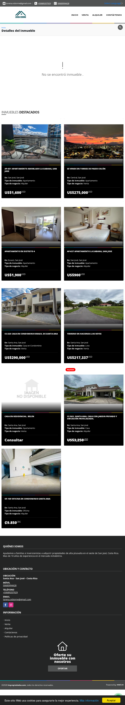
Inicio (74, 15)
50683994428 (63, 3)
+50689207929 (44, 3)
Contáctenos (114, 15)
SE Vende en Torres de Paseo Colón (86, 169)
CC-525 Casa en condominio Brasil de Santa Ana (31, 334)
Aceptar (111, 700)
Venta (85, 15)
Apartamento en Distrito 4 (20, 251)
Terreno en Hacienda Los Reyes (84, 334)
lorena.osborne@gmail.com (17, 599)
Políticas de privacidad (16, 636)
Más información (89, 700)
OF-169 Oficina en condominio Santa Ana (27, 499)
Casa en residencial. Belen (19, 416)
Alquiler (97, 15)
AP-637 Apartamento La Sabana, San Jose (89, 251)
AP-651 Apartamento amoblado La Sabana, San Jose (31, 170)
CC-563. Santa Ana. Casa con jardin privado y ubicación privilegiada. (92, 417)
